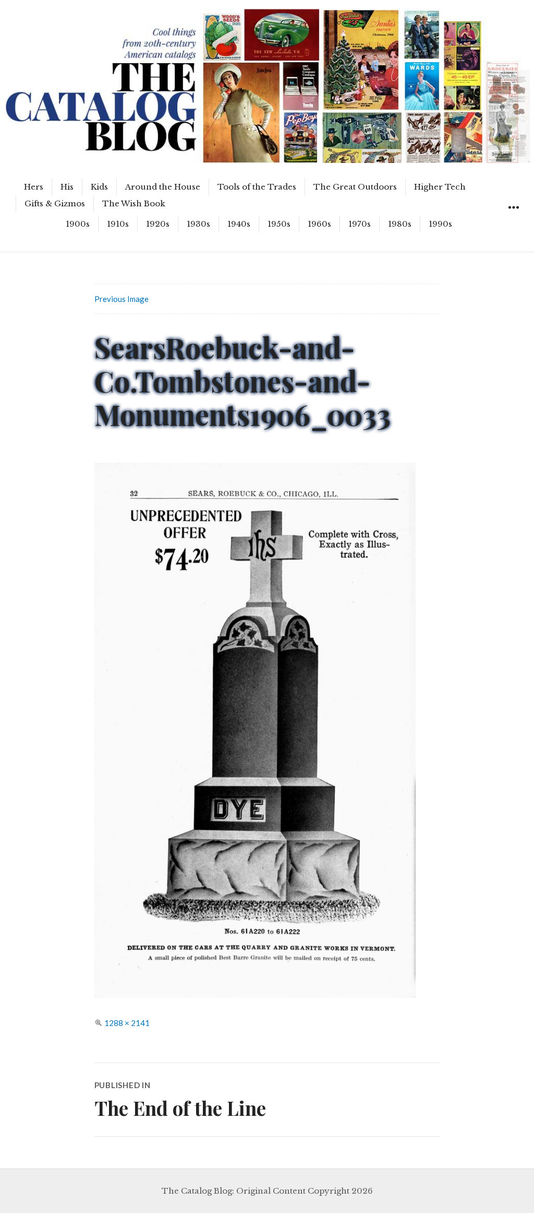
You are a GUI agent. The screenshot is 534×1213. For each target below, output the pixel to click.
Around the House (162, 187)
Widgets (513, 219)
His (67, 187)
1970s (359, 224)
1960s (319, 224)
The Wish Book (133, 203)
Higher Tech (440, 187)
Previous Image (121, 299)
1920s (157, 224)
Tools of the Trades (256, 187)
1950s (279, 224)
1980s (399, 224)
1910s (118, 224)
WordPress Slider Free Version (48, 7)
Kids (99, 187)
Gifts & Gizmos (55, 203)
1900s (78, 224)
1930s (198, 224)
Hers (33, 187)
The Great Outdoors (355, 187)
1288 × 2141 (127, 1023)
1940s (238, 224)
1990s (440, 224)
